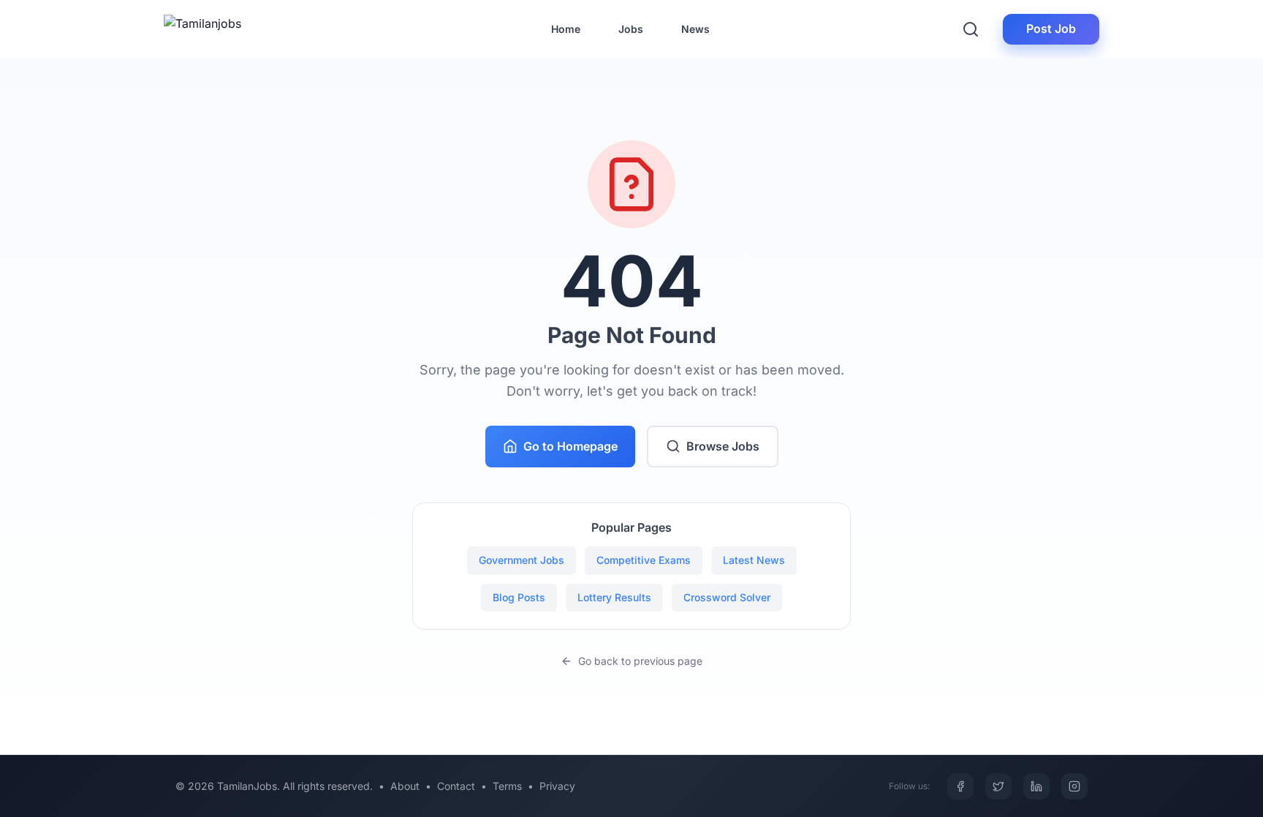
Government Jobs (521, 560)
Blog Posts (519, 597)
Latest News (754, 560)
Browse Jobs (722, 446)
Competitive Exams (643, 560)
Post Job (1051, 28)
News (695, 29)
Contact (456, 786)
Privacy (557, 786)
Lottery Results (614, 597)
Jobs (630, 29)
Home (565, 29)
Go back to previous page (640, 661)
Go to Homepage (570, 446)
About (405, 786)
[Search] (970, 29)
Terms (507, 786)
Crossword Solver (726, 597)
